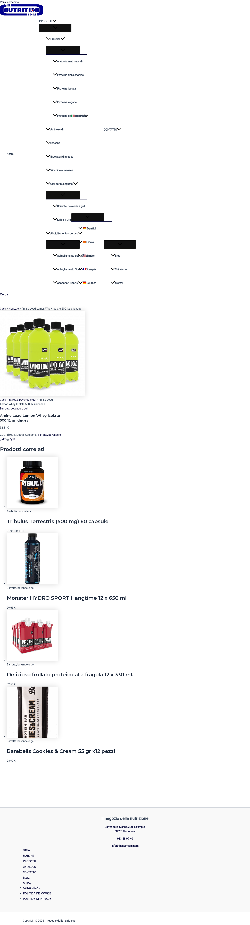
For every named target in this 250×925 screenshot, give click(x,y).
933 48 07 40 (125, 838)
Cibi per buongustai (61, 184)
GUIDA (27, 883)
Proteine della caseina (70, 75)
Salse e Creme (66, 219)
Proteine (55, 39)
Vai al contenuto (9, 2)
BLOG (26, 877)
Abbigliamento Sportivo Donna (72, 269)
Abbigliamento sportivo (64, 233)
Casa (3, 308)
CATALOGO (29, 866)
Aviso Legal (31, 887)
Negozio (14, 308)
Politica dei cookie (37, 893)
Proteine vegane (67, 102)
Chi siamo (121, 269)
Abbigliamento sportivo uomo (72, 255)
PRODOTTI (45, 21)
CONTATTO (110, 129)
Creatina (55, 143)
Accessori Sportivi (68, 283)
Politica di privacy (37, 898)
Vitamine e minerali (61, 170)
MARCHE (28, 855)
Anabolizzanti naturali (69, 61)
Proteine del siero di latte (72, 115)
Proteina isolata (66, 88)
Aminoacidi (56, 129)
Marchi (119, 283)
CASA (10, 154)
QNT (12, 439)
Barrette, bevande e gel (71, 206)
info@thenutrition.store (125, 845)
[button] (54, 21)
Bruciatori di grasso (61, 156)
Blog (117, 255)
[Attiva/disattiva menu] (55, 28)
